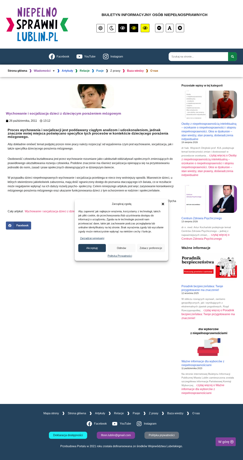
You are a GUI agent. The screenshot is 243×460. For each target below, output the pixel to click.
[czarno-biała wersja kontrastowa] (122, 28)
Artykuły (67, 70)
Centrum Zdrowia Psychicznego (201, 218)
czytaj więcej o (208, 314)
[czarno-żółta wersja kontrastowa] (145, 28)
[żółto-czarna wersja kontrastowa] (134, 28)
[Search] (232, 56)
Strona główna (17, 70)
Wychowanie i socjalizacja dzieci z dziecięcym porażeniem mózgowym (69, 211)
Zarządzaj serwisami (92, 238)
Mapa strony (51, 413)
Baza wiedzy (135, 70)
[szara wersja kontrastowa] (111, 28)
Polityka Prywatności (120, 255)
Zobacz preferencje (151, 247)
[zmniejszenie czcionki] (159, 28)
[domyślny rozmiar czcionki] (169, 28)
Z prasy (115, 70)
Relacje (85, 70)
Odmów (121, 247)
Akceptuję (92, 247)
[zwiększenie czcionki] (180, 28)
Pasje (100, 70)
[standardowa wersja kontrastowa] (100, 28)
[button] (163, 204)
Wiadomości (42, 70)
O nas (154, 70)
